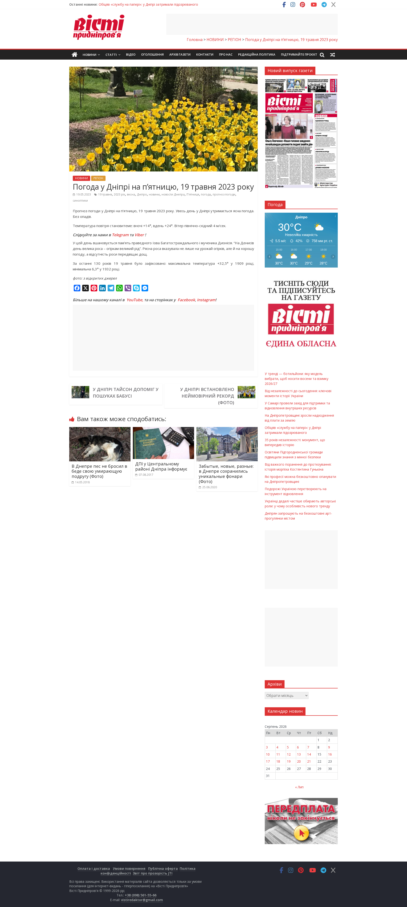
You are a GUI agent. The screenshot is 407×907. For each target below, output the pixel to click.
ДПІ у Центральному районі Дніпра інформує (161, 466)
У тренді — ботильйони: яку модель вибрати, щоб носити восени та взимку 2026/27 (296, 378)
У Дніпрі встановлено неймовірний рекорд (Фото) (207, 395)
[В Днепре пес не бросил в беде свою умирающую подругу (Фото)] (99, 429)
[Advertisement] (252, 24)
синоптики (80, 201)
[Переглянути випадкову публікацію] (332, 55)
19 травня (105, 194)
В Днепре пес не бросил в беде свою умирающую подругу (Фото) (99, 471)
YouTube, (134, 299)
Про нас (225, 54)
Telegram (120, 234)
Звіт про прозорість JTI (152, 873)
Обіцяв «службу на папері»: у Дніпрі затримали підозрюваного (148, 4)
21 (309, 761)
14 (309, 754)
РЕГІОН (98, 178)
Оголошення (152, 54)
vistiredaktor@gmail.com (142, 900)
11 (278, 754)
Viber (139, 234)
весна (131, 194)
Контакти (204, 54)
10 (268, 754)
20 (299, 761)
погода (206, 194)
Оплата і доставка (93, 868)
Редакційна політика (256, 54)
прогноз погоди (224, 194)
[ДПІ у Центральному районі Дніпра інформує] (163, 429)
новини (154, 194)
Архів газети (180, 54)
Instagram (206, 299)
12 (289, 754)
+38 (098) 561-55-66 (140, 895)
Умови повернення (129, 868)
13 (299, 754)
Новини (89, 55)
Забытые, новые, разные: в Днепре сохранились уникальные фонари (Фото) (226, 473)
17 (268, 761)
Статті (111, 55)
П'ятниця (193, 194)
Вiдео (130, 54)
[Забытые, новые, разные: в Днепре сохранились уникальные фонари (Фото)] (227, 429)
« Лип (299, 787)
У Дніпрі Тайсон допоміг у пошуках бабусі (126, 392)
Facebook (186, 299)
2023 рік (119, 194)
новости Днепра (173, 194)
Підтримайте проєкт (299, 54)
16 (330, 754)
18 (278, 761)
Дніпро (142, 194)
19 (289, 761)
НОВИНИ (81, 178)
